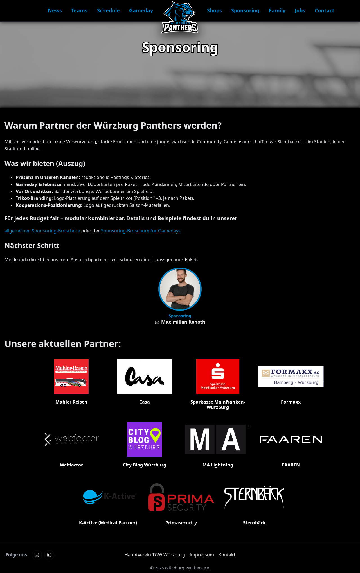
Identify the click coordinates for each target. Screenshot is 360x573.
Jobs (300, 10)
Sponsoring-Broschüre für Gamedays (141, 231)
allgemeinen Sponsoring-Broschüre (42, 231)
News (55, 10)
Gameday (141, 10)
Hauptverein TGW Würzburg (155, 555)
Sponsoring (245, 10)
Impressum (202, 555)
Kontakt (227, 555)
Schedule (108, 10)
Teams (79, 10)
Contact (324, 10)
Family (277, 10)
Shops (214, 10)
